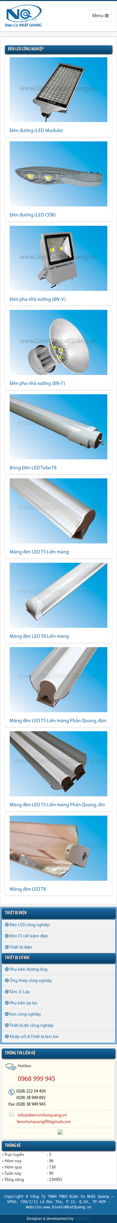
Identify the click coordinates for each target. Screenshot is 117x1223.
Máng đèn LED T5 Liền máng (39, 552)
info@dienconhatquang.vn (42, 1115)
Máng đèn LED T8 (28, 889)
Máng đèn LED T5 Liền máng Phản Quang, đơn (58, 720)
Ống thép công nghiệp (31, 981)
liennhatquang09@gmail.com (44, 1122)
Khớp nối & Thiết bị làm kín (34, 1037)
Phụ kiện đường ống (28, 969)
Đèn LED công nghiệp (30, 925)
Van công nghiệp (25, 1014)
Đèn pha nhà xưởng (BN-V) (38, 299)
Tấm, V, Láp (19, 992)
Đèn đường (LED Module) (36, 130)
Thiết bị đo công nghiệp (31, 1025)
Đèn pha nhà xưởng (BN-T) (37, 383)
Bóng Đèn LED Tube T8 (33, 468)
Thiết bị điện (20, 947)
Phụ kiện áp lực (23, 1003)
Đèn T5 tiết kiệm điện (29, 936)
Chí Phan (82, 1218)
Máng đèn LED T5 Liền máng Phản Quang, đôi (57, 805)
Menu (102, 16)
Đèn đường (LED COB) (33, 215)
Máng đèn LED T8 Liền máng (39, 636)
